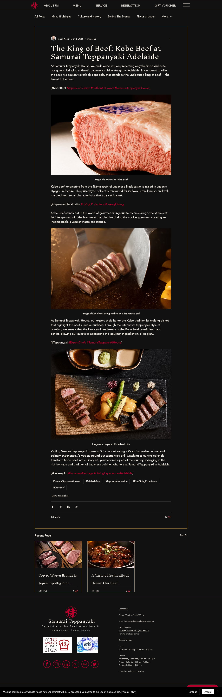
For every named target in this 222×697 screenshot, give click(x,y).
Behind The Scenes (119, 16)
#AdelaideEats (93, 481)
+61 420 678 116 (137, 615)
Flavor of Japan (146, 16)
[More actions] (169, 39)
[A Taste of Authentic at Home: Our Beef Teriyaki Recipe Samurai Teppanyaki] (111, 554)
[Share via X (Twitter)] (60, 506)
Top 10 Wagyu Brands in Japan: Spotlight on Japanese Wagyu (58, 579)
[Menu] (186, 5)
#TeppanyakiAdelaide (117, 481)
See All (183, 535)
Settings (193, 691)
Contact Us (123, 608)
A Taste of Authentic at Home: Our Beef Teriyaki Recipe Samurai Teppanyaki (110, 579)
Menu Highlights (61, 16)
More (165, 16)
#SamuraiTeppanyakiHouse (66, 481)
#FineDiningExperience (145, 481)
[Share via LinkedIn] (68, 506)
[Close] (218, 691)
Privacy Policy (128, 691)
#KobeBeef (58, 487)
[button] (51, 5)
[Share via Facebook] (52, 506)
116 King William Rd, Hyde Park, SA (134, 630)
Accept (207, 691)
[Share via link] (76, 506)
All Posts (40, 16)
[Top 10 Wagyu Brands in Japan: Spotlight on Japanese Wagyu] (58, 554)
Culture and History (89, 16)
